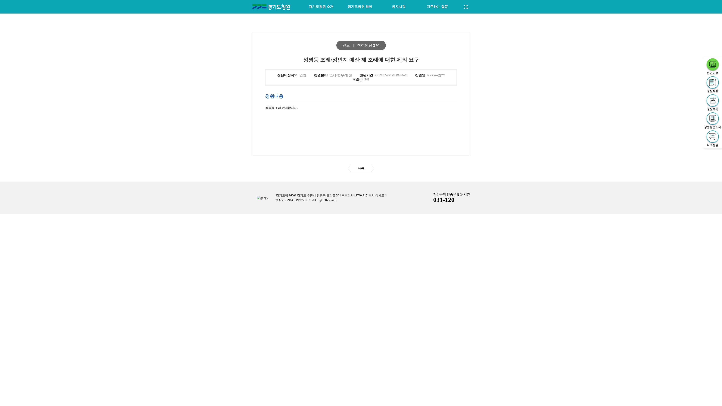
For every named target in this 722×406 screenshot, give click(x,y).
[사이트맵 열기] (466, 7)
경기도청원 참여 (360, 6)
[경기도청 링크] (263, 198)
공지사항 (399, 6)
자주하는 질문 (437, 6)
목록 (361, 168)
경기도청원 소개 (321, 6)
